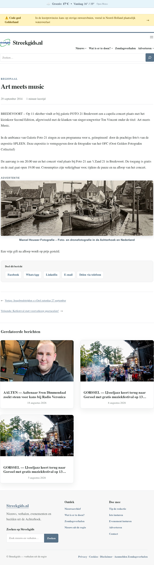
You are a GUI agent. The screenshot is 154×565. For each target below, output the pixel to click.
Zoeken (51, 538)
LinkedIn (51, 274)
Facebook (13, 274)
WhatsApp (32, 274)
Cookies (93, 556)
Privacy (82, 556)
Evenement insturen (120, 521)
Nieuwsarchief (73, 509)
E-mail (68, 274)
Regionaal (9, 79)
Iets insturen (116, 515)
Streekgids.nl (28, 42)
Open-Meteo (102, 3)
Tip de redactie (117, 509)
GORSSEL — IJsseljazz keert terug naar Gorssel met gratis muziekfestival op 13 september (115, 394)
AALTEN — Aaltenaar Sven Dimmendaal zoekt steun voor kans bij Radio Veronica (34, 394)
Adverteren (115, 527)
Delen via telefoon (90, 274)
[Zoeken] (150, 57)
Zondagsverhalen (74, 521)
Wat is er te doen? (75, 515)
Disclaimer (106, 556)
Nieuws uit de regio (75, 527)
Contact (113, 534)
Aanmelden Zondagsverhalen (131, 556)
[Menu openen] (151, 37)
